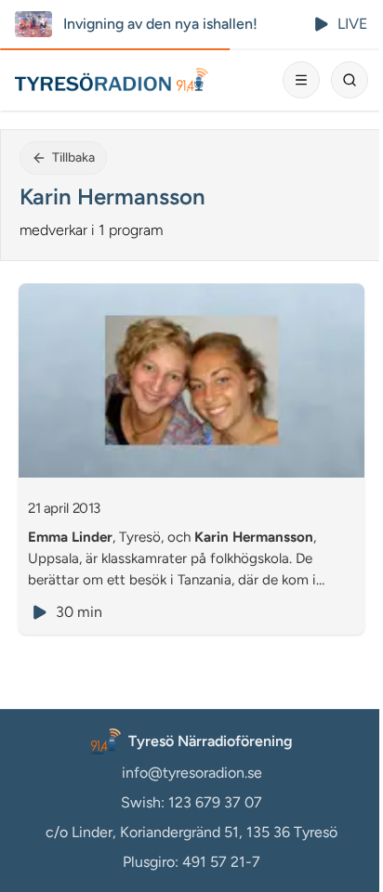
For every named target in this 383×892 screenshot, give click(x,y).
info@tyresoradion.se (192, 772)
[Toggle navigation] (301, 79)
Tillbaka (73, 157)
